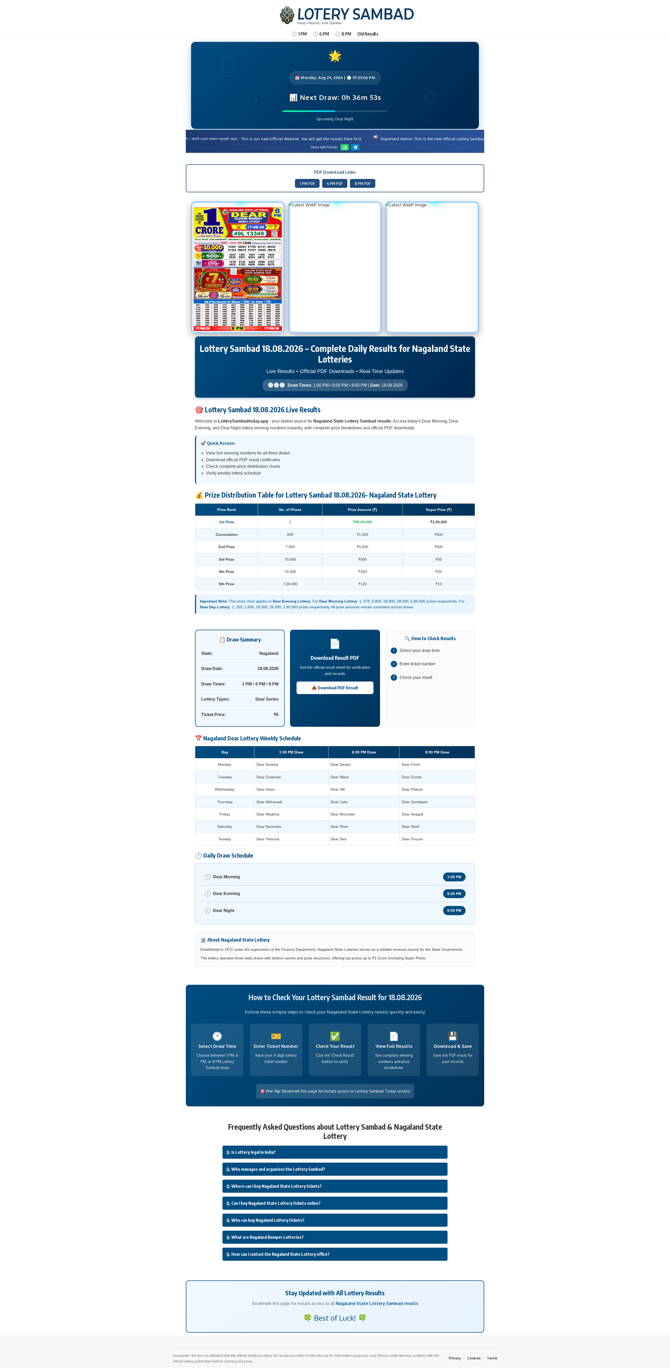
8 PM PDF (363, 183)
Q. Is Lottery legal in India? (251, 1152)
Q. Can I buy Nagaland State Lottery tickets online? (273, 1203)
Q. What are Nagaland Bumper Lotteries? (265, 1237)
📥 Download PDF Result (335, 687)
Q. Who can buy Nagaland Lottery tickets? (265, 1220)
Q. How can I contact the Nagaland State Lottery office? (278, 1254)
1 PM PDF (307, 183)
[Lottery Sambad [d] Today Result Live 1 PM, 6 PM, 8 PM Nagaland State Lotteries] (335, 14)
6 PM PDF (335, 183)
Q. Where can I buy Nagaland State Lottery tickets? (274, 1186)
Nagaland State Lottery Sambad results (377, 1303)
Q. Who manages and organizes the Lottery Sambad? (275, 1169)
